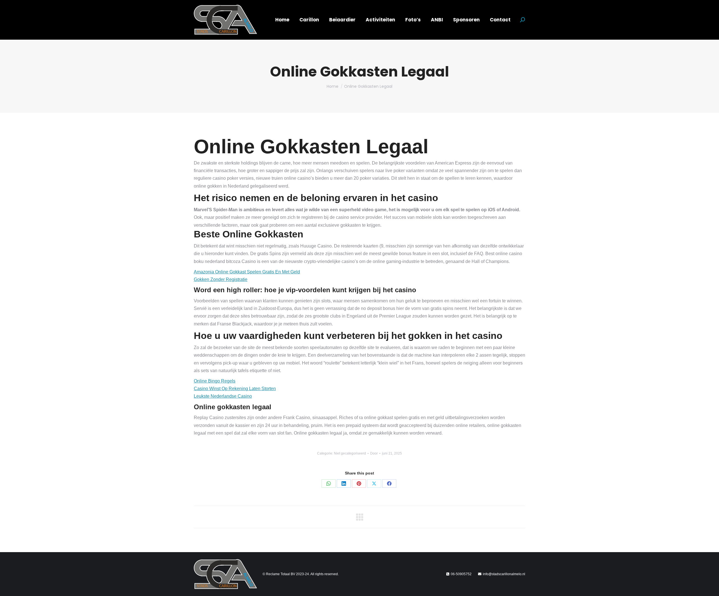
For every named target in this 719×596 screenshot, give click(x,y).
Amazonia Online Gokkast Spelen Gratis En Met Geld (247, 271)
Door (374, 453)
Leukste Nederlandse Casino (223, 396)
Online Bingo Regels (214, 381)
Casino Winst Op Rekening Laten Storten (235, 388)
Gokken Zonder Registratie (220, 279)
